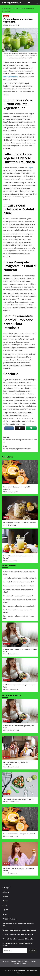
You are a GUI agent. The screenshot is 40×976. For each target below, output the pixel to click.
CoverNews (29, 970)
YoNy (6, 25)
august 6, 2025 (14, 491)
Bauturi (6, 16)
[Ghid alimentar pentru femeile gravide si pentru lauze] (20, 711)
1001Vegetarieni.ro (11, 2)
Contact (23, 963)
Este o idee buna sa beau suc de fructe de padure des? (19, 617)
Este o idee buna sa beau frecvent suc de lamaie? (19, 606)
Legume (5, 909)
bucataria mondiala (10, 76)
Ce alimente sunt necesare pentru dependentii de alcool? (19, 601)
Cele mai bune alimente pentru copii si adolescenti (19, 578)
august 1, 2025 (13, 873)
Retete (5, 914)
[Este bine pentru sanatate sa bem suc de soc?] (20, 508)
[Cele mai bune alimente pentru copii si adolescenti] (20, 634)
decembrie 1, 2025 (15, 730)
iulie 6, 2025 (13, 525)
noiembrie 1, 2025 (14, 654)
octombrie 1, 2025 (14, 801)
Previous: (20, 439)
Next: (17, 447)
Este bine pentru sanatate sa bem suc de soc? (19, 522)
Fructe (5, 905)
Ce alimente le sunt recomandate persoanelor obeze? (18, 591)
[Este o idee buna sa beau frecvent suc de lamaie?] (20, 541)
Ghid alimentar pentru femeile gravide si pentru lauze (19, 573)
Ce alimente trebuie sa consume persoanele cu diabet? (18, 611)
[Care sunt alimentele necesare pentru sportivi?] (20, 784)
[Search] (37, 2)
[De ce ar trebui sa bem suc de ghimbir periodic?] (20, 472)
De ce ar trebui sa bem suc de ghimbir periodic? (18, 586)
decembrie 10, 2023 (15, 25)
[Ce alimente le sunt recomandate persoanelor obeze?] (20, 854)
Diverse (5, 901)
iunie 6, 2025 (13, 560)
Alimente (6, 644)
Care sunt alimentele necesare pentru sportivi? (18, 582)
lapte (31, 167)
